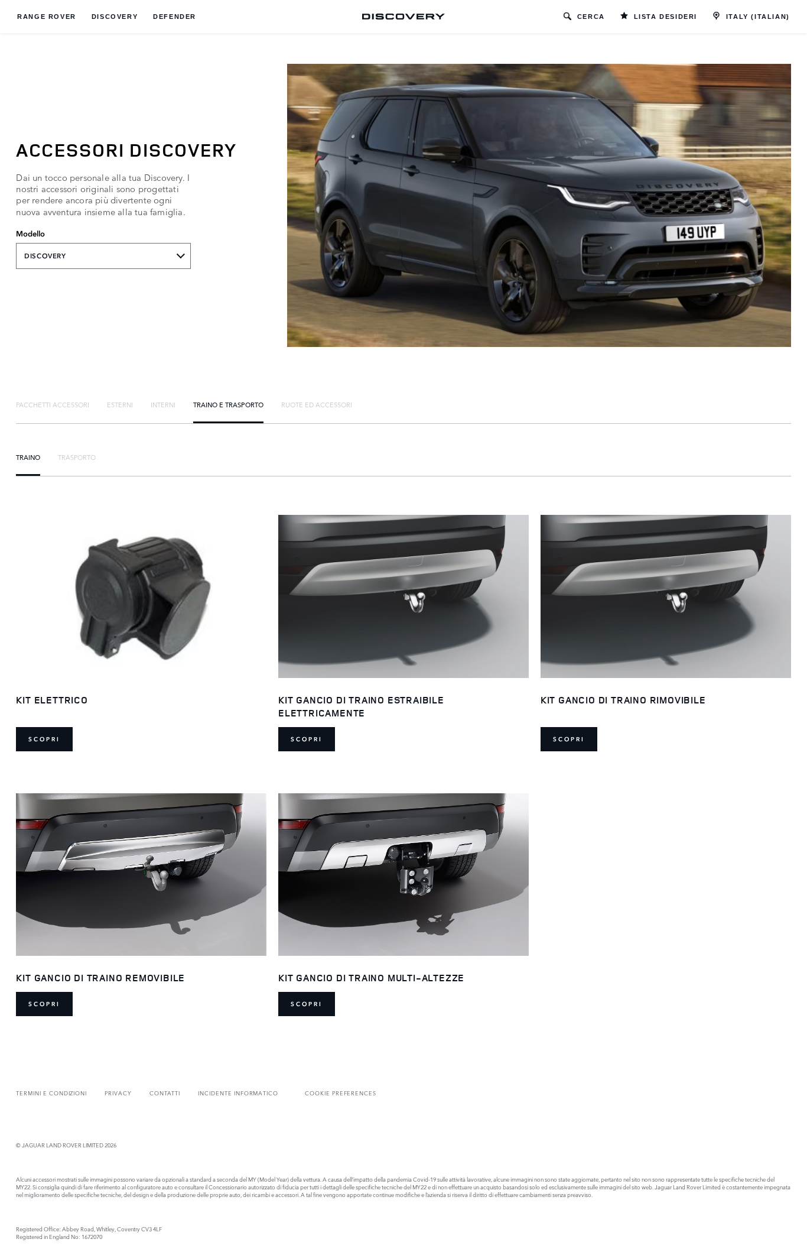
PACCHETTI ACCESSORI (52, 404)
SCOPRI (44, 739)
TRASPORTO (77, 457)
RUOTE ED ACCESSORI (316, 404)
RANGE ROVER (46, 16)
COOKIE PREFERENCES (340, 1093)
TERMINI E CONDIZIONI (51, 1093)
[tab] (52, 404)
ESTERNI (120, 404)
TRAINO (28, 457)
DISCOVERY (115, 16)
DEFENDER (174, 16)
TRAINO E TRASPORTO (228, 404)
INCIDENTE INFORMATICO (238, 1093)
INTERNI (163, 404)
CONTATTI (165, 1093)
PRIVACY (118, 1093)
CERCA (591, 16)
